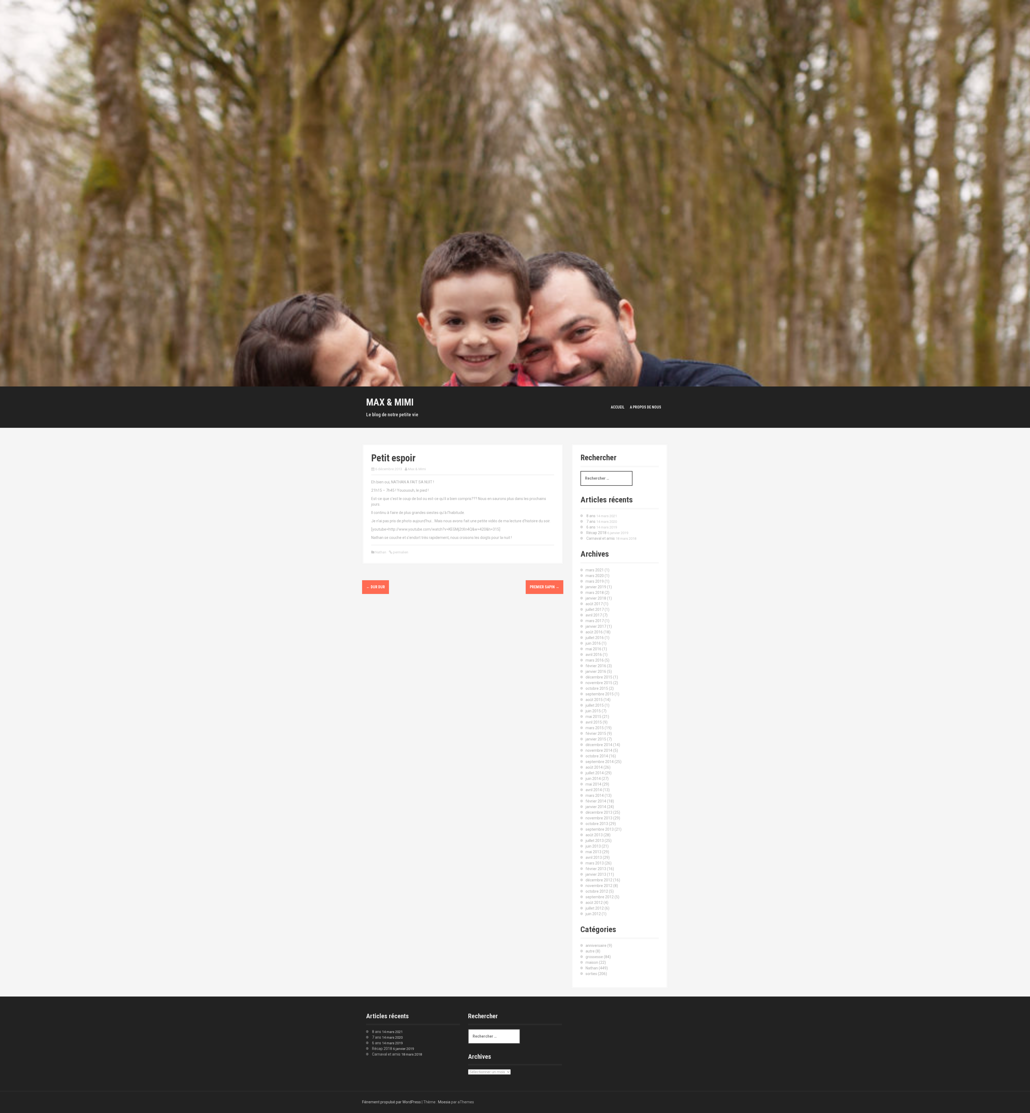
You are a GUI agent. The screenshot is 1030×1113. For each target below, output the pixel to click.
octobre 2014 (597, 756)
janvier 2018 (596, 598)
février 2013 (596, 869)
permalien (400, 552)
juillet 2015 (595, 705)
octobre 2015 (597, 688)
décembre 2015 (599, 677)
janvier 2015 (596, 739)
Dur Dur (375, 587)
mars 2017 (595, 621)
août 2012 (594, 902)
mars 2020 (595, 576)
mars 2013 (595, 863)
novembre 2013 (599, 818)
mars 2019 (595, 581)
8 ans (590, 516)
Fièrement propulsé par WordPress (391, 1102)
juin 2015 (593, 711)
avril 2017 (594, 615)
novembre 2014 (599, 750)
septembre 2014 (600, 762)
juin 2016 (593, 643)
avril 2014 (594, 790)
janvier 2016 (596, 671)
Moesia (444, 1102)
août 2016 (594, 632)
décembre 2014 (599, 745)
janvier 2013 (596, 874)
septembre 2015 (600, 694)
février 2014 (596, 801)
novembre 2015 (599, 683)
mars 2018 (595, 592)
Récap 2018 (596, 533)
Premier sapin (544, 587)
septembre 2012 (600, 897)
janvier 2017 (596, 626)
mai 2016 (593, 649)
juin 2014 (593, 778)
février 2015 (596, 733)
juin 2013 (593, 846)
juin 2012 (593, 914)
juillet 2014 (595, 773)
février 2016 (596, 666)
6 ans (590, 527)
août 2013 (594, 835)
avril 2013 (594, 857)
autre (590, 951)
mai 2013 (593, 852)
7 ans (590, 521)
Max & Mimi (390, 402)
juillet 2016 (595, 638)
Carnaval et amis (600, 538)
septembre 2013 (600, 829)
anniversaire (596, 945)
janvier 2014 (596, 807)
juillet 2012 (595, 908)
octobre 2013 (597, 824)
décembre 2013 (599, 812)
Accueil (617, 407)
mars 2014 (595, 795)
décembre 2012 (599, 880)
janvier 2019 (596, 587)
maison (592, 962)
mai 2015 (593, 716)
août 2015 (594, 700)
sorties (591, 974)
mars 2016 (595, 660)
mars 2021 (595, 570)
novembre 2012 (599, 886)
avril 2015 (594, 722)
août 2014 (594, 767)
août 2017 (594, 604)
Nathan (380, 552)
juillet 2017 (595, 609)
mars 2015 (595, 728)
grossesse (594, 957)
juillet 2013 (595, 840)
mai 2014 (593, 784)
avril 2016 (594, 654)
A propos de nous (645, 407)
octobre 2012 (597, 891)
